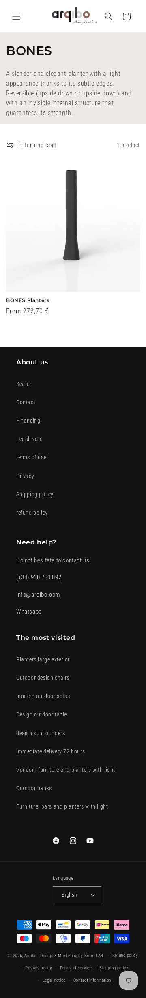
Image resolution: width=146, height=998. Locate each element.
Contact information (92, 980)
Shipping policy (35, 494)
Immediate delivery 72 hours (50, 751)
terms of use (31, 457)
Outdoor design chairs (43, 677)
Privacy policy (38, 968)
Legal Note (29, 439)
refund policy (32, 512)
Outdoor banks (34, 788)
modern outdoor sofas (43, 696)
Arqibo (30, 955)
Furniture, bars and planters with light (62, 806)
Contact (25, 402)
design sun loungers (40, 733)
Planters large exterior (43, 659)
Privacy (25, 476)
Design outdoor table (41, 714)
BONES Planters (27, 300)
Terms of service (76, 968)
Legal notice (54, 980)
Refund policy (125, 955)
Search (24, 384)
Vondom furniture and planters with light (65, 770)
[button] (16, 16)
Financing (28, 420)
